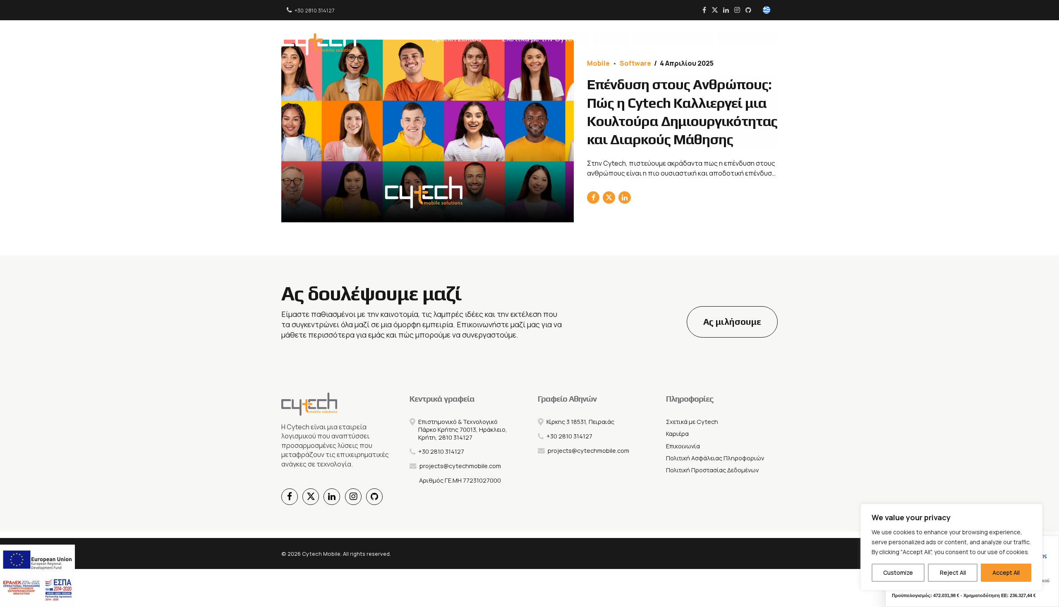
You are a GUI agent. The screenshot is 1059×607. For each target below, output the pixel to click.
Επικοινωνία (747, 38)
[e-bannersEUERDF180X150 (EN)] (37, 576)
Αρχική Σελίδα (456, 38)
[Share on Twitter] (609, 197)
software (635, 63)
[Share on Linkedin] (624, 197)
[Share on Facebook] (593, 197)
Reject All (953, 572)
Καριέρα (677, 434)
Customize (898, 572)
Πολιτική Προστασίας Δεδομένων (712, 470)
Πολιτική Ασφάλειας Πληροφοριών (715, 458)
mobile (598, 63)
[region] (951, 547)
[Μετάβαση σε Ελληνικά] (766, 10)
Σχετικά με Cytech (692, 422)
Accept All (1006, 572)
